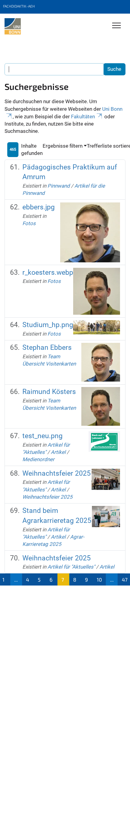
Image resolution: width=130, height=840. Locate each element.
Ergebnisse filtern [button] (63, 146)
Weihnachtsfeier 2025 (56, 473)
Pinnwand (58, 186)
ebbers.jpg (38, 207)
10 (99, 579)
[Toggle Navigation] (116, 26)
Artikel (58, 452)
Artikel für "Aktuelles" (71, 567)
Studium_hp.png (47, 325)
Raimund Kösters (49, 392)
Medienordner (38, 459)
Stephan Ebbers (47, 347)
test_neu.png (42, 436)
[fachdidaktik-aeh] (13, 26)
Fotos (29, 223)
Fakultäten (83, 116)
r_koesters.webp (47, 272)
